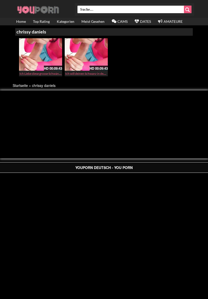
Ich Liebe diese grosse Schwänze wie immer (48, 74)
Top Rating (41, 21)
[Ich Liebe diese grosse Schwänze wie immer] (40, 54)
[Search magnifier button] (188, 9)
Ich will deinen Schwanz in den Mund (89, 74)
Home (21, 21)
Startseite (20, 85)
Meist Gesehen (93, 21)
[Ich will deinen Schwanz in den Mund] (86, 54)
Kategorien (65, 21)
